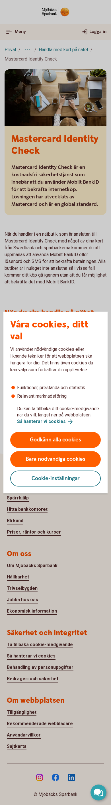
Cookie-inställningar (56, 478)
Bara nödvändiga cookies (55, 458)
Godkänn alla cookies (55, 439)
